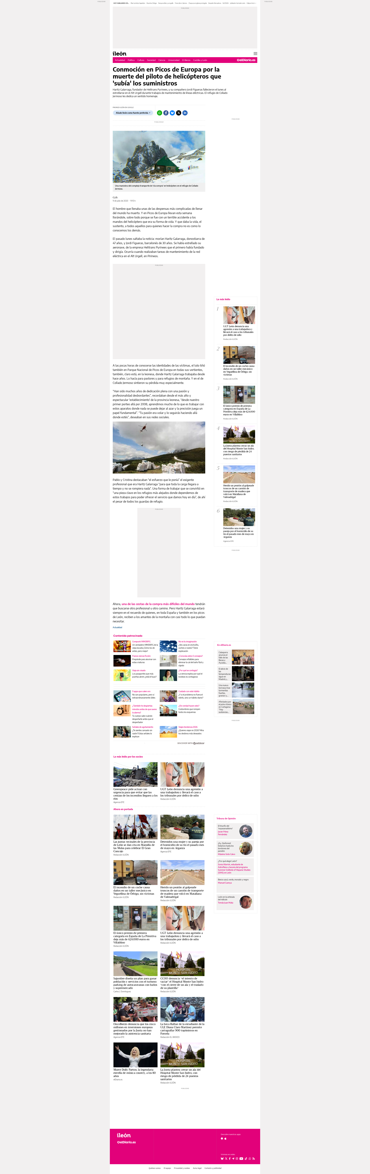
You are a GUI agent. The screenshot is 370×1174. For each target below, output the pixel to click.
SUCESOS (226, 3)
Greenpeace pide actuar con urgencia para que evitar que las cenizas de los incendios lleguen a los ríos (135, 793)
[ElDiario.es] (246, 60)
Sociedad (151, 60)
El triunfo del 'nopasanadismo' (225, 827)
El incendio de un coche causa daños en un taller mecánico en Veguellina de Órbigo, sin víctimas (133, 890)
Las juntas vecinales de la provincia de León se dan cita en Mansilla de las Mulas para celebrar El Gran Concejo (134, 846)
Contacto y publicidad (213, 1168)
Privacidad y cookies (182, 1168)
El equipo (167, 1168)
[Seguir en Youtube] (241, 1158)
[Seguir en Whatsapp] (250, 1158)
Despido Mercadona (214, 3)
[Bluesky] (172, 112)
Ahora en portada (123, 809)
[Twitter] (178, 112)
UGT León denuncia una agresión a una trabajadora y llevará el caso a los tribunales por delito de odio (181, 792)
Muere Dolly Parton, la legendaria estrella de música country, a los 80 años (134, 1073)
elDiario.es (117, 1079)
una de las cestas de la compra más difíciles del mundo (158, 604)
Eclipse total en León (253, 3)
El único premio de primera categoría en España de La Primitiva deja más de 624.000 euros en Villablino (134, 937)
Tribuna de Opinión (226, 818)
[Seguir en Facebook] (230, 1158)
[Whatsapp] (159, 112)
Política (131, 60)
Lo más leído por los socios (128, 756)
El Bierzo (186, 60)
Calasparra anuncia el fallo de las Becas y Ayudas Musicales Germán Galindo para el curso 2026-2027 (224, 657)
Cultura (140, 60)
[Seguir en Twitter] (226, 1158)
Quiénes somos (155, 1168)
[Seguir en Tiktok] (246, 1158)
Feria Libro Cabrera (181, 3)
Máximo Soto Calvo (226, 854)
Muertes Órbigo (152, 3)
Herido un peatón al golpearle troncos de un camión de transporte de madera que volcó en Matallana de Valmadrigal (182, 892)
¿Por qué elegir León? (227, 861)
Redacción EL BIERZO (170, 1037)
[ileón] (133, 1135)
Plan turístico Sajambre (138, 3)
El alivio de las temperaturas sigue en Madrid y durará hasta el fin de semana (225, 674)
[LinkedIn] (185, 112)
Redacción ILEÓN (168, 799)
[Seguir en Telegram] (233, 1158)
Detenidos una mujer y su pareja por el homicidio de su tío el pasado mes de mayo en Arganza (182, 845)
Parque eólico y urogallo (165, 3)
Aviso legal (197, 1168)
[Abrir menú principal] (255, 53)
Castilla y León (200, 60)
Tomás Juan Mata (225, 902)
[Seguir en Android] (222, 1138)
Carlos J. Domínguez (122, 991)
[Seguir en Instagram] (237, 1158)
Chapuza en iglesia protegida (197, 3)
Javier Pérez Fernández (223, 833)
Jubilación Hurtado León (237, 3)
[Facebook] (166, 112)
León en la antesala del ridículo (226, 898)
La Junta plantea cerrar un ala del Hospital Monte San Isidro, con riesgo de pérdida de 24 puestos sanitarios (180, 1074)
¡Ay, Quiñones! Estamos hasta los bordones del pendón (226, 847)
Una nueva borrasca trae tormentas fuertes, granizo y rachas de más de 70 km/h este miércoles (224, 690)
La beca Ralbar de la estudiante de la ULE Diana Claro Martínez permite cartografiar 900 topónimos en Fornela (182, 1028)
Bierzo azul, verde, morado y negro (233, 879)
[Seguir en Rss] (253, 1158)
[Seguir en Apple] (225, 1138)
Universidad (173, 60)
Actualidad (120, 60)
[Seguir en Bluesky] (222, 1158)
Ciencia (161, 60)
